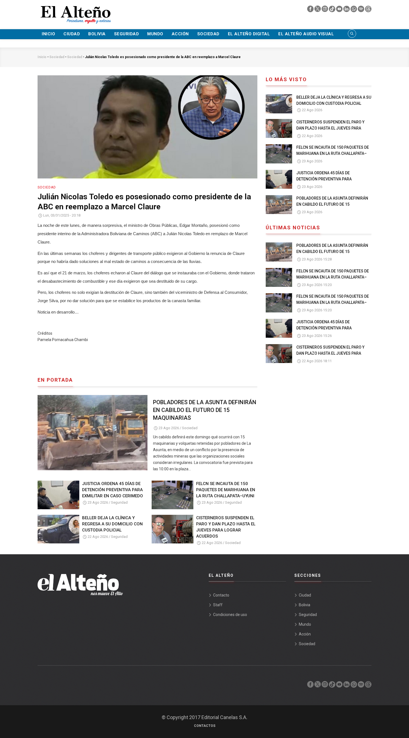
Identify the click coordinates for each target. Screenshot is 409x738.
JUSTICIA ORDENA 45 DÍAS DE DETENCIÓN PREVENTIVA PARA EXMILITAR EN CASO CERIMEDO (112, 489)
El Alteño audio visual (306, 33)
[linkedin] (347, 10)
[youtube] (339, 10)
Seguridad (126, 33)
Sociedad (208, 33)
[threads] (368, 10)
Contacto (221, 595)
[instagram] (325, 10)
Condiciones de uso (230, 614)
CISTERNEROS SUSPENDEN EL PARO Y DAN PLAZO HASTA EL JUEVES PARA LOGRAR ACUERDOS (225, 527)
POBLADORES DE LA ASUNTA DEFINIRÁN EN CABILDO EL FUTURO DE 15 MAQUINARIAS (204, 410)
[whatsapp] (354, 10)
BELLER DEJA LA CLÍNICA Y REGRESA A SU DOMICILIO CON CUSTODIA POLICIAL (112, 524)
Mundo (155, 33)
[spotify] (361, 10)
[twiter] (318, 10)
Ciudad (71, 33)
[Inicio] (75, 11)
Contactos (204, 726)
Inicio (48, 33)
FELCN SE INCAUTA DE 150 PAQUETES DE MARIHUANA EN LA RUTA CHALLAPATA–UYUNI (225, 489)
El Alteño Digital (249, 33)
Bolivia (97, 33)
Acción (180, 33)
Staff (218, 605)
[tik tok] (332, 10)
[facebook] (310, 10)
